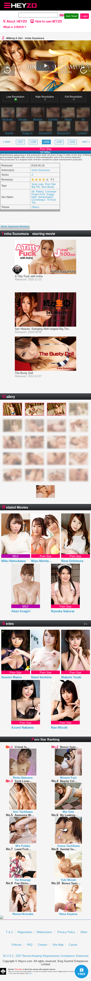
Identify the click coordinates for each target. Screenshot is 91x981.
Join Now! (71, 16)
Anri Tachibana (23, 811)
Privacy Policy (66, 932)
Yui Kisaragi (23, 880)
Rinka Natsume (23, 777)
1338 (33, 141)
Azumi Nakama (22, 727)
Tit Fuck (51, 199)
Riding (40, 191)
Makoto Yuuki (71, 677)
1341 (72, 141)
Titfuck (68, 119)
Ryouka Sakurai (62, 611)
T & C (9, 932)
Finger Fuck (38, 194)
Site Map (57, 944)
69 (83, 119)
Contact (42, 944)
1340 (59, 141)
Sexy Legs (38, 184)
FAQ (29, 944)
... (51, 561)
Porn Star (50, 184)
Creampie (51, 191)
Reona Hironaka (22, 914)
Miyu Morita (41, 561)
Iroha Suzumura (41, 170)
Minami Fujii (68, 777)
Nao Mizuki (59, 727)
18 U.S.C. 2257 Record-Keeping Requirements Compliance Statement (45, 955)
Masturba (7, 119)
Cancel (73, 944)
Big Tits (36, 187)
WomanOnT (45, 133)
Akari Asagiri (20, 611)
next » (86, 141)
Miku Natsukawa (13, 561)
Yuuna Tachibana (68, 845)
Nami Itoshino (41, 677)
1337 (20, 141)
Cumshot (82, 133)
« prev (6, 141)
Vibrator (22, 119)
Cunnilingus (39, 199)
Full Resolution (73, 96)
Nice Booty (47, 187)
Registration (25, 932)
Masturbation (45, 197)
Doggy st (27, 133)
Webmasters (44, 932)
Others (35, 207)
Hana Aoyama (68, 914)
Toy (34, 202)
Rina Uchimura (72, 561)
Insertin (9, 133)
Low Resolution (15, 96)
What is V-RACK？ (15, 27)
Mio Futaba (22, 845)
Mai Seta (68, 811)
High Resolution (44, 96)
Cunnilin (53, 119)
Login (84, 16)
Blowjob (38, 119)
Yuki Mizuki (68, 880)
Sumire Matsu (11, 677)
